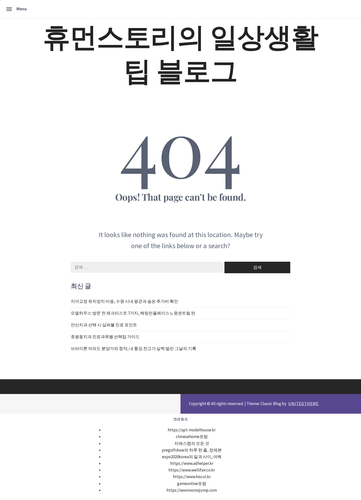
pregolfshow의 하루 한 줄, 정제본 (192, 450)
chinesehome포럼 (192, 436)
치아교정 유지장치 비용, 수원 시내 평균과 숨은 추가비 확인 (124, 301)
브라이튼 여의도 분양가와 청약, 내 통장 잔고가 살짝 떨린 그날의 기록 (133, 348)
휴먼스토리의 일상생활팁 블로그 (180, 52)
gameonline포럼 (191, 483)
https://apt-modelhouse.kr (192, 430)
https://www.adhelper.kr (191, 463)
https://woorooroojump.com (192, 490)
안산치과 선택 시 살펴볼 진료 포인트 (104, 325)
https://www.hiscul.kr (192, 476)
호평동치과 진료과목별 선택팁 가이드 (105, 336)
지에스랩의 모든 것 (191, 443)
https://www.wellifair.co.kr (191, 470)
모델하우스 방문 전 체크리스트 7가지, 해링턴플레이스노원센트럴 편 (133, 313)
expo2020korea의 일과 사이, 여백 (192, 456)
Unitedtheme (303, 403)
